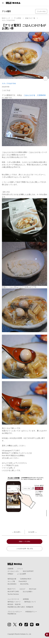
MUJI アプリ (12, 589)
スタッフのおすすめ (9, 83)
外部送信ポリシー (31, 611)
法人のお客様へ (28, 591)
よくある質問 (21, 574)
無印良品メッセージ (14, 602)
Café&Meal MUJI (25, 579)
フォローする (41, 11)
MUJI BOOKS (12, 584)
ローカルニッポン (13, 571)
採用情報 (26, 599)
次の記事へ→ (32, 532)
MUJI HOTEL (24, 584)
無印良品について (30, 602)
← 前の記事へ (16, 532)
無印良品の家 (12, 579)
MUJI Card (32, 589)
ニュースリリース (13, 599)
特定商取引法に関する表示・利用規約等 (20, 607)
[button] (3, 3)
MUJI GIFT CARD (13, 591)
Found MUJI (23, 581)
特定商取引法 (12, 614)
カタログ (22, 589)
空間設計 (10, 574)
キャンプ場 (11, 581)
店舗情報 (10, 568)
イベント (20, 568)
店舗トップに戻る (24, 541)
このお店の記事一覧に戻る (24, 548)
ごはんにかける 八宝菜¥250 (35, 95)
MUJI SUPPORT (28, 571)
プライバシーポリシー (15, 611)
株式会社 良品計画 (14, 604)
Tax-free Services (13, 594)
